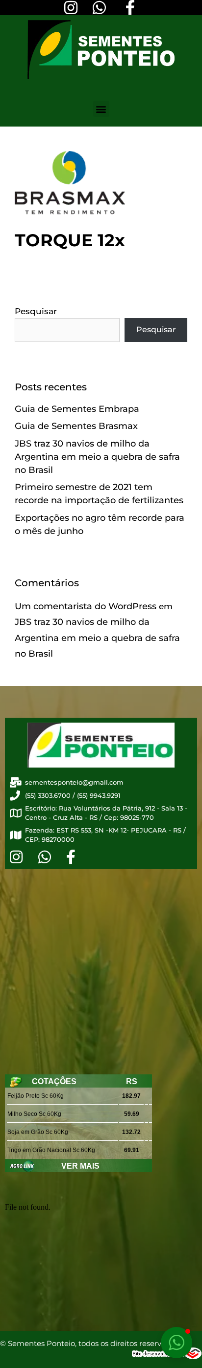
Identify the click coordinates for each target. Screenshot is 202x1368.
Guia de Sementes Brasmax (76, 426)
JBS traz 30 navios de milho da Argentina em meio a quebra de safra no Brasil (97, 456)
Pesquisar (36, 311)
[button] (101, 109)
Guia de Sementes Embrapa (77, 409)
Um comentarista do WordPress (85, 606)
